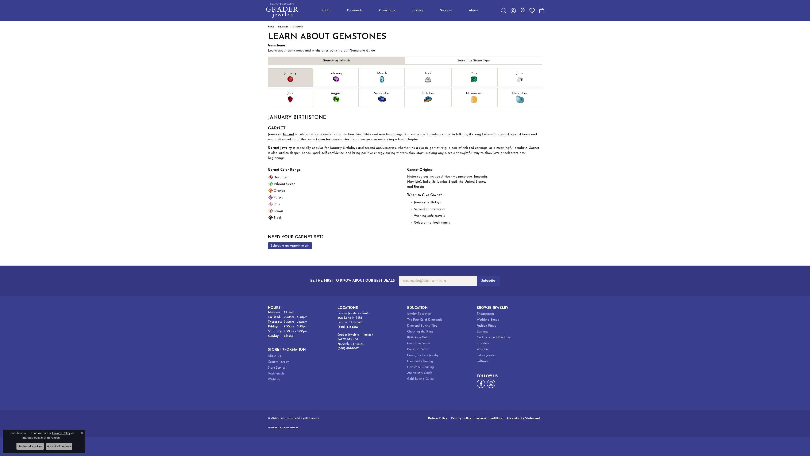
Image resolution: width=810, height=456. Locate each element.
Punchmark (291, 428)
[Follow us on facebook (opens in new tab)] (481, 384)
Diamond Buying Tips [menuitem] (422, 325)
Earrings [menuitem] (482, 331)
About (473, 10)
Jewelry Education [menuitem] (419, 314)
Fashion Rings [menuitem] (486, 325)
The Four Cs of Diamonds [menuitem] (424, 320)
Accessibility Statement (523, 418)
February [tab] (336, 73)
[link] (522, 10)
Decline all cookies (30, 446)
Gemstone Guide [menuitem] (418, 343)
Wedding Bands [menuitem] (488, 320)
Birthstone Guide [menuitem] (418, 337)
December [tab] (519, 93)
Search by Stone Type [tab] (473, 60)
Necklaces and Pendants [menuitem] (493, 337)
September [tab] (382, 93)
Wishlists (274, 379)
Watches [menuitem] (482, 349)
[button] (503, 10)
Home (271, 27)
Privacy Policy (461, 418)
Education (283, 27)
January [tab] (290, 73)
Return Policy (437, 418)
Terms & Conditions (488, 418)
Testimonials (276, 373)
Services (446, 10)
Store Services (277, 367)
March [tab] (382, 73)
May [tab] (473, 73)
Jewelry (417, 10)
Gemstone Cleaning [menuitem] (420, 367)
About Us (274, 356)
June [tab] (519, 73)
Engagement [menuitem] (485, 314)
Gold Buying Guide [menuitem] (420, 379)
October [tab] (428, 93)
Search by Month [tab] (336, 60)
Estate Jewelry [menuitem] (486, 355)
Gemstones (387, 10)
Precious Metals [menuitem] (418, 349)
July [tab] (290, 93)
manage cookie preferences (41, 437)
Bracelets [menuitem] (483, 343)
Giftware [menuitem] (482, 361)
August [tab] (336, 93)
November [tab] (474, 93)
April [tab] (428, 73)
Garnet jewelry (280, 148)
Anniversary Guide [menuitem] (419, 373)
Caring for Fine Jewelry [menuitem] (423, 355)
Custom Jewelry (278, 362)
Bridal (325, 10)
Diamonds (354, 10)
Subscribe (488, 280)
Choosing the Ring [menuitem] (420, 331)
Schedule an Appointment (290, 245)
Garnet (288, 134)
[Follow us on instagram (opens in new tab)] (491, 384)
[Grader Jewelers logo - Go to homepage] (282, 10)
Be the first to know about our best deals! (352, 280)
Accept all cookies (59, 446)
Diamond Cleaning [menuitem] (420, 361)
